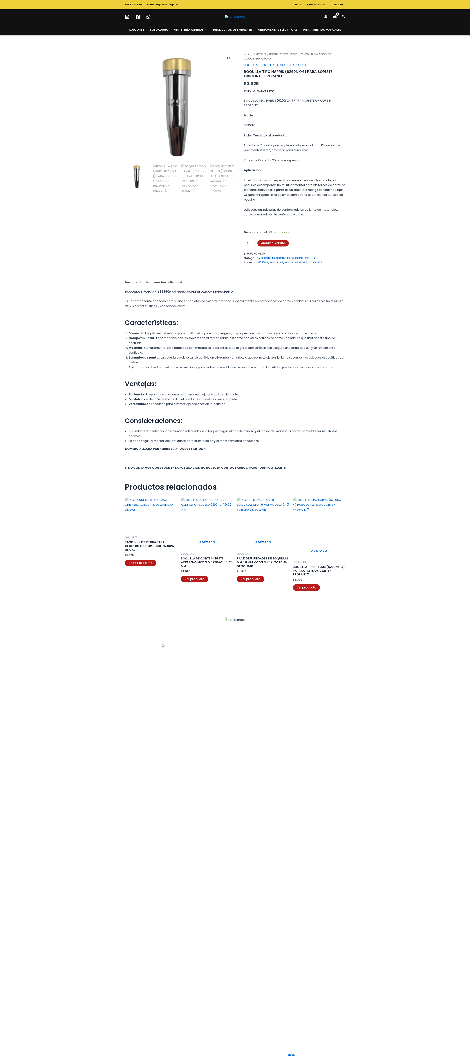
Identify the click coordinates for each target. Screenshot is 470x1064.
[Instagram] (127, 17)
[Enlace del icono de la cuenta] (326, 16)
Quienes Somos (316, 4)
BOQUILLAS (251, 65)
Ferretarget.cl (150, 860)
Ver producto (194, 579)
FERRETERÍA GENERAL (189, 30)
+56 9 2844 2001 (135, 4)
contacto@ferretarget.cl (162, 4)
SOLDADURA (159, 30)
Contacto (337, 4)
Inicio (247, 54)
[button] (343, 16)
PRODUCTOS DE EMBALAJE (232, 30)
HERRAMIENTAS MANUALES (322, 30)
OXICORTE (136, 30)
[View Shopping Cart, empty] (334, 16)
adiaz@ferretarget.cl (150, 739)
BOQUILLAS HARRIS (296, 262)
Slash (291, 1054)
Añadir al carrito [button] (141, 563)
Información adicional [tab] (164, 282)
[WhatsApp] (148, 17)
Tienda (126, 739)
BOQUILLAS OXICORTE (276, 65)
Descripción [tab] (134, 282)
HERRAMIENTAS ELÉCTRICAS (277, 30)
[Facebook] (137, 17)
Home (298, 4)
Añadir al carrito (273, 243)
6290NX (263, 262)
